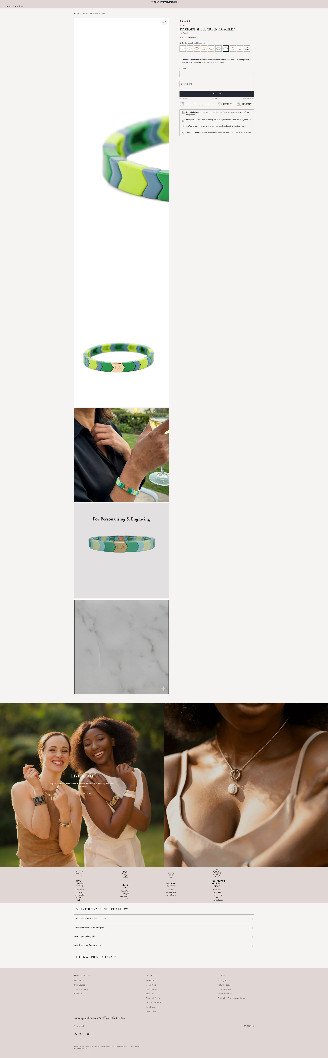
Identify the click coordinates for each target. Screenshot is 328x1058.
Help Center (151, 989)
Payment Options (184, 98)
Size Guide (150, 1007)
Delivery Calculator (215, 98)
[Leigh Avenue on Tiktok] (84, 1034)
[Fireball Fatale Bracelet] (233, 49)
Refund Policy (224, 985)
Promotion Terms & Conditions (231, 998)
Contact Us (151, 985)
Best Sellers (79, 985)
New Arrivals (79, 980)
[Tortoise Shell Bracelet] (226, 49)
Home (76, 14)
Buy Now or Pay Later (248, 98)
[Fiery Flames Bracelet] (240, 49)
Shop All (78, 994)
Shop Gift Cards (81, 989)
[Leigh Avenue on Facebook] (75, 1034)
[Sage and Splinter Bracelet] (218, 49)
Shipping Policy (224, 989)
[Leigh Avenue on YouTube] (88, 1034)
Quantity (183, 69)
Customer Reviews (154, 1002)
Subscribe (249, 1026)
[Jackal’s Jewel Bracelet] (211, 49)
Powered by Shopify (81, 1049)
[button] (185, 21)
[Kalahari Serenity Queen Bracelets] (204, 49)
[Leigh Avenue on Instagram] (79, 1034)
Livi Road (184, 33)
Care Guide (151, 1011)
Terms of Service (225, 994)
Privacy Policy (224, 980)
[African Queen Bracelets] (183, 49)
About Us (150, 980)
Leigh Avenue (92, 1046)
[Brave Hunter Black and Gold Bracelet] (190, 49)
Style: (192, 43)
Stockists (150, 994)
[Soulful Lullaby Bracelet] (197, 49)
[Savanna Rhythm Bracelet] (247, 49)
